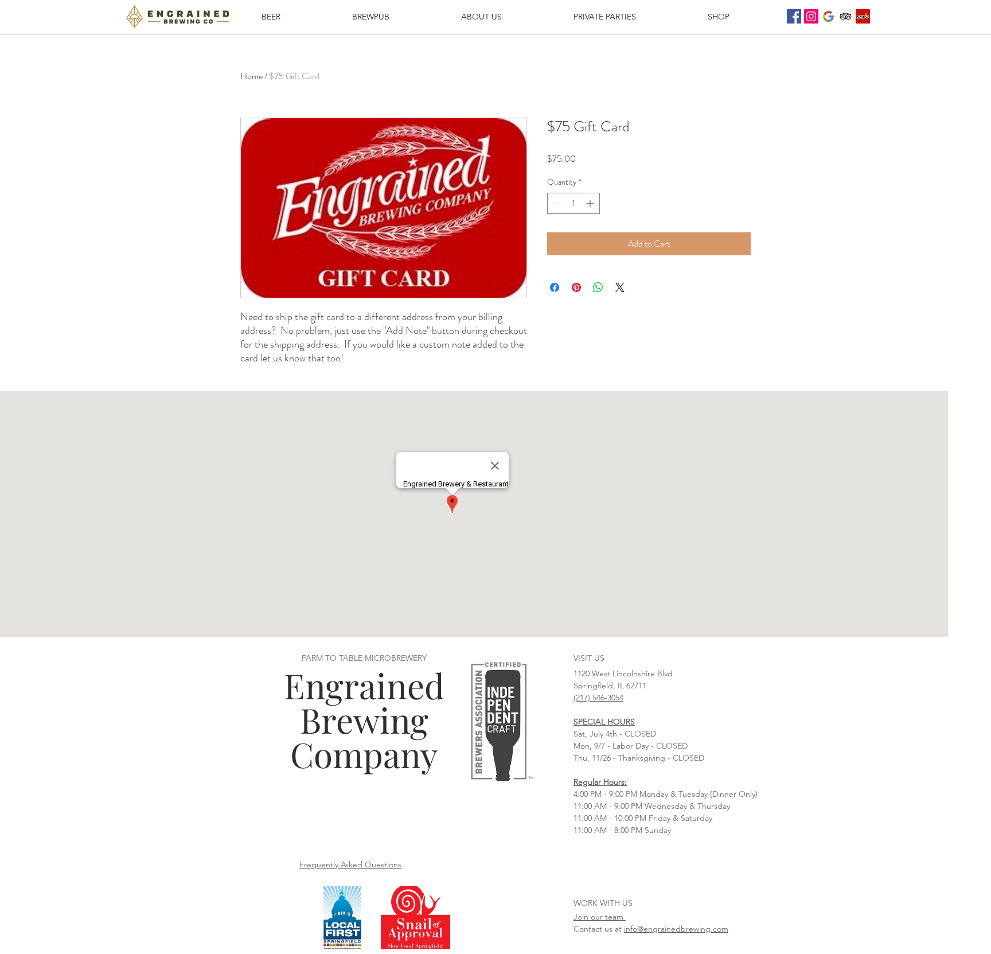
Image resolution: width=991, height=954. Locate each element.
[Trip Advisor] (845, 16)
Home (251, 76)
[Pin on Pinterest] (576, 287)
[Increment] (591, 203)
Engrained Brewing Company (364, 719)
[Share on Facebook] (554, 287)
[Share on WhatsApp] (598, 287)
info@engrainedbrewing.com (676, 929)
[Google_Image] (828, 16)
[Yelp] (863, 16)
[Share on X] (620, 287)
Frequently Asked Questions (350, 864)
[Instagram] (811, 16)
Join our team (599, 917)
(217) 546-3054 (598, 697)
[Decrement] (556, 203)
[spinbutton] (573, 203)
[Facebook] (794, 16)
